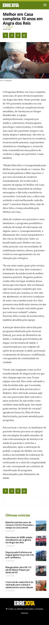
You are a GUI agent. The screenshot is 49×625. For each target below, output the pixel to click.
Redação (9, 27)
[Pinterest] (18, 35)
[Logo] (13, 5)
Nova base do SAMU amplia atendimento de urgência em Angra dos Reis (18, 540)
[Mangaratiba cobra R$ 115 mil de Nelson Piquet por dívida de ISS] (41, 571)
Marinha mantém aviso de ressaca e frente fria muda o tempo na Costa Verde (19, 525)
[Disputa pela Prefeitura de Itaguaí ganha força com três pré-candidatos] (41, 556)
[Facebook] (5, 35)
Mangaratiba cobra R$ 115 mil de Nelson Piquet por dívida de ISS (18, 570)
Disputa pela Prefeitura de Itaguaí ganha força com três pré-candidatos (19, 555)
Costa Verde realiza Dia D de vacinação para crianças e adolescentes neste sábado (19, 585)
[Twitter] (11, 35)
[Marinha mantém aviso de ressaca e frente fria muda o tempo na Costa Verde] (41, 526)
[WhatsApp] (24, 35)
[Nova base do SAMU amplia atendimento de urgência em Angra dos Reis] (41, 541)
